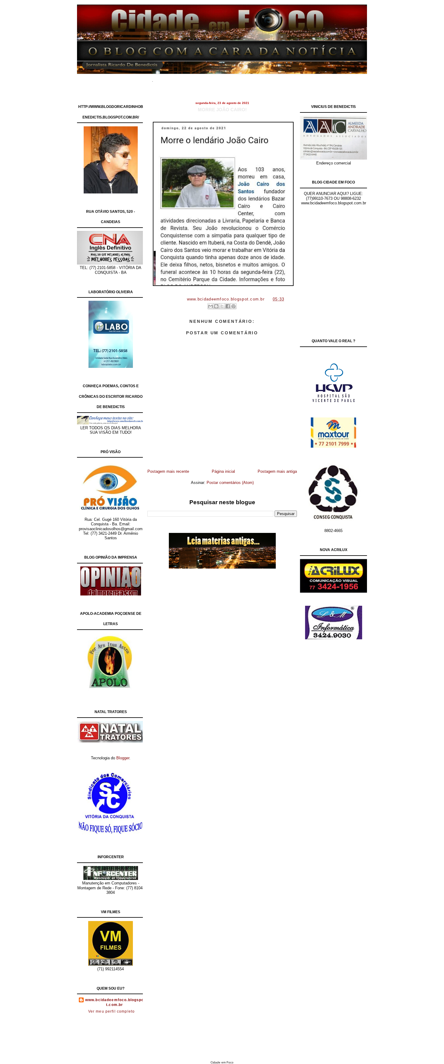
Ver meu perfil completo (111, 1011)
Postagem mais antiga (277, 471)
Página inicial (223, 471)
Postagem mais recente (168, 471)
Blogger (122, 758)
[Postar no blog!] (216, 306)
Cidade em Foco (222, 1062)
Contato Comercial (276, 78)
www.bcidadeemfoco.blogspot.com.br (114, 1002)
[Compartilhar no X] (222, 306)
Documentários (193, 78)
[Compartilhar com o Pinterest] (233, 306)
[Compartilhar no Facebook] (228, 306)
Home (167, 78)
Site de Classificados (233, 78)
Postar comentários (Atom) (230, 482)
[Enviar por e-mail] (211, 306)
